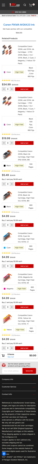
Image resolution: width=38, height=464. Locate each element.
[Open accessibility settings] (4, 454)
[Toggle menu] (4, 5)
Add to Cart (24, 89)
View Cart (10, 357)
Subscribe (29, 371)
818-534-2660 (20, 12)
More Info (19, 32)
